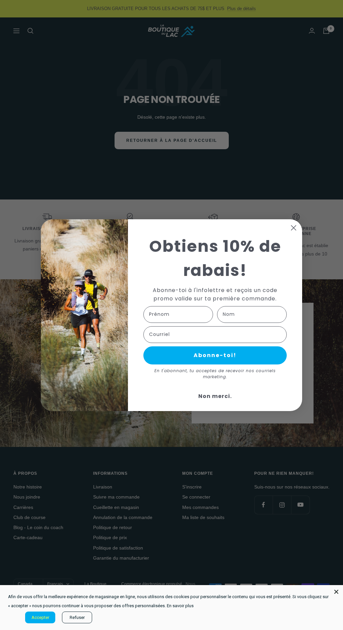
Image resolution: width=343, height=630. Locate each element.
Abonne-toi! (215, 355)
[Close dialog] (293, 228)
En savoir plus (180, 605)
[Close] (336, 591)
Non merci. (215, 396)
